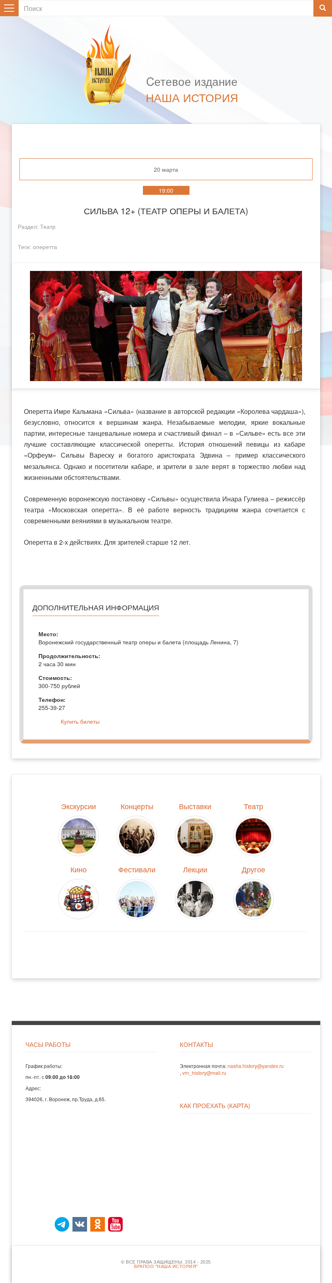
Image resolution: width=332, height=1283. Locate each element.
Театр (47, 226)
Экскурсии (78, 806)
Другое (253, 869)
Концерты (137, 806)
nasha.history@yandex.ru (256, 1065)
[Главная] (111, 66)
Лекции (195, 869)
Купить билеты (80, 721)
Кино (78, 869)
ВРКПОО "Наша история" (166, 1266)
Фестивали (136, 869)
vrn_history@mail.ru (204, 1072)
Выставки (195, 806)
